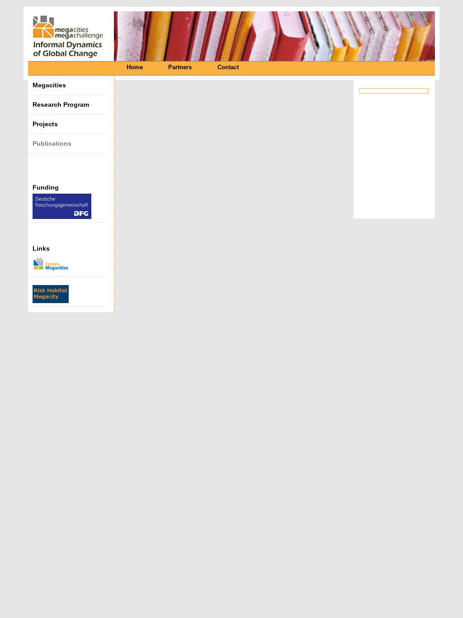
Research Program (61, 104)
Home (135, 67)
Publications (52, 143)
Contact (228, 67)
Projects (45, 124)
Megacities (49, 85)
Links (41, 248)
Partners (180, 67)
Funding (46, 187)
